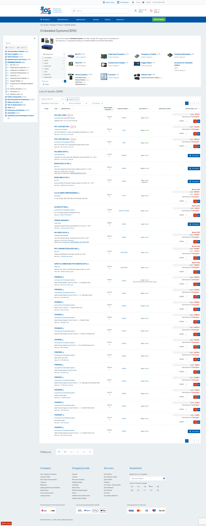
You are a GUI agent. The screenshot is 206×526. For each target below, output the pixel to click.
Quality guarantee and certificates (50, 488)
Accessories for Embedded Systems (21, 84)
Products (60, 25)
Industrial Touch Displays (19, 78)
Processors (15, 91)
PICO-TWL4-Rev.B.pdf (66, 435)
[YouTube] (65, 452)
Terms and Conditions (78, 479)
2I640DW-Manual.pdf (66, 256)
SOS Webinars (108, 490)
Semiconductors (15, 57)
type (55, 109)
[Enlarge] (64, 54)
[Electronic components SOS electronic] (51, 10)
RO (132, 490)
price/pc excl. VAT (191, 109)
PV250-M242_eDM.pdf (67, 159)
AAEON (124, 118)
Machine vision (16, 94)
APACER (124, 155)
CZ (138, 486)
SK (132, 486)
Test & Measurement (17, 105)
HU (145, 486)
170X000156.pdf (65, 397)
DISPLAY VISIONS (124, 211)
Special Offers (108, 479)
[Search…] (74, 10)
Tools (11, 107)
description (66, 109)
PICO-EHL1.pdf (65, 372)
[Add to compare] (72, 115)
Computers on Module (19, 70)
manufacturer (122, 109)
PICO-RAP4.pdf (65, 297)
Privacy (74, 493)
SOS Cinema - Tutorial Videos (112, 485)
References (43, 485)
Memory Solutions (18, 89)
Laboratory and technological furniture (21, 116)
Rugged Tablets (16, 81)
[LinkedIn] (71, 452)
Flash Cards (78, 82)
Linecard (74, 477)
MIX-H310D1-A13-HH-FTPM (80, 242)
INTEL (124, 196)
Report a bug (6, 523)
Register (141, 12)
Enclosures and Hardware (19, 110)
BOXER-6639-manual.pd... (68, 185)
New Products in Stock (110, 477)
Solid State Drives (80, 78)
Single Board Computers (19, 67)
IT (145, 490)
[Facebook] (59, 452)
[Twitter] (78, 452)
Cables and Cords (15, 102)
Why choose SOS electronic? (48, 479)
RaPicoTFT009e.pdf (66, 215)
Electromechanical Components (21, 99)
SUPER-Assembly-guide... (67, 271)
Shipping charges (77, 482)
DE (158, 486)
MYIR (124, 130)
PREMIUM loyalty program (79, 490)
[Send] (65, 81)
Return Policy (76, 488)
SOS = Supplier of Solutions (48, 474)
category (108, 110)
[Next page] (198, 103)
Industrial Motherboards (19, 73)
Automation (14, 113)
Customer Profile (45, 477)
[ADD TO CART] (195, 121)
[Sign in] (135, 11)
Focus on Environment (46, 493)
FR (158, 490)
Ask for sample (159, 19)
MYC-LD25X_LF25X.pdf (67, 134)
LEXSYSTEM (124, 252)
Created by (64, 520)
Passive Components (17, 97)
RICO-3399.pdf (65, 310)
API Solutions (108, 474)
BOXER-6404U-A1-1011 (78, 173)
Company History (45, 496)
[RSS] (90, 452)
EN (151, 486)
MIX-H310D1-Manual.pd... (68, 240)
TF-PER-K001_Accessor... (67, 385)
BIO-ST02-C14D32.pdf (67, 285)
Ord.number (108, 108)
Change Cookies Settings (79, 498)
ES (151, 490)
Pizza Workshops (108, 488)
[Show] (198, 121)
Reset (47, 84)
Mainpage (53, 25)
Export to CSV (73, 99)
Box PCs (14, 65)
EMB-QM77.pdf (65, 322)
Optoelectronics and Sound (19, 59)
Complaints (75, 485)
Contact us (43, 482)
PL (138, 490)
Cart (155, 10)
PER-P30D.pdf (64, 347)
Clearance (107, 482)
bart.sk (71, 520)
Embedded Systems (16, 62)
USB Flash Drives (80, 84)
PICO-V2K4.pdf (65, 422)
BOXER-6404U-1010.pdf (67, 171)
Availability (143, 109)
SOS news (107, 493)
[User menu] (145, 10)
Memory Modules (80, 80)
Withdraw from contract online (81, 496)
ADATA (124, 224)
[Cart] (151, 10)
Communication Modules (18, 51)
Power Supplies (15, 54)
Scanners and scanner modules (150, 78)
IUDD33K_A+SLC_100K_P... (68, 228)
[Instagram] (84, 452)
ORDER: (181, 121)
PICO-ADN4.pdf (65, 410)
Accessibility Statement (110, 496)
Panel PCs (15, 75)
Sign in (141, 10)
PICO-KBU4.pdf (65, 360)
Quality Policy (44, 490)
